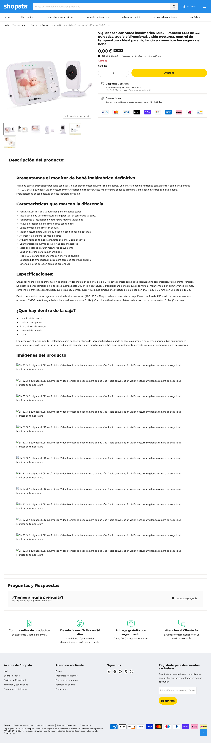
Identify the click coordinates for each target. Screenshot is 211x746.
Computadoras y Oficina (60, 17)
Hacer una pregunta (186, 598)
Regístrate (168, 701)
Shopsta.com (9, 733)
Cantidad (102, 66)
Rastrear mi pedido (130, 17)
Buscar (58, 671)
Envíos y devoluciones (165, 17)
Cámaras (35, 25)
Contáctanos (195, 17)
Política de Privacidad (15, 680)
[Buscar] (174, 6)
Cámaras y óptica (20, 25)
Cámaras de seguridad (52, 25)
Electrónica (27, 17)
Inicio (7, 17)
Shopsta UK (92, 731)
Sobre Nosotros (12, 675)
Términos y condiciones (16, 684)
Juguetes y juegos (97, 17)
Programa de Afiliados (15, 689)
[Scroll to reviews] (152, 48)
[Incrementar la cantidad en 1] (125, 73)
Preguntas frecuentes (66, 675)
